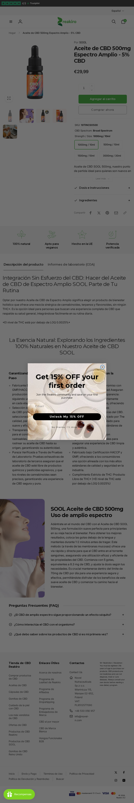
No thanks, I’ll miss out (67, 427)
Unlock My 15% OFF (67, 416)
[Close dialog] (102, 367)
